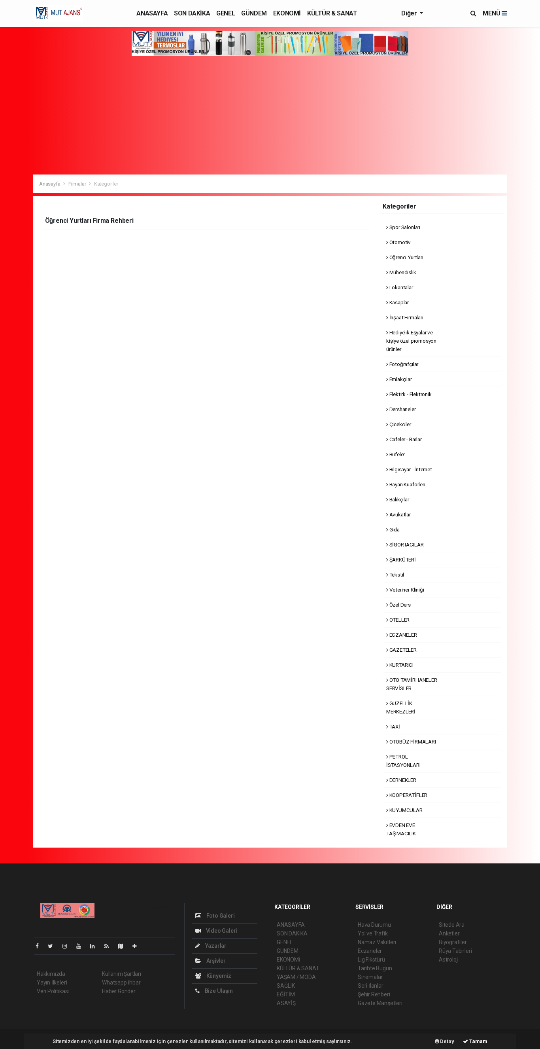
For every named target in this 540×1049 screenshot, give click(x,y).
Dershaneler (402, 409)
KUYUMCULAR (405, 810)
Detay (446, 1041)
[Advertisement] (270, 115)
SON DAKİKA (192, 13)
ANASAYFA (152, 13)
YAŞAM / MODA (296, 977)
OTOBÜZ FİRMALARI (412, 741)
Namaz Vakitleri (377, 942)
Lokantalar (400, 287)
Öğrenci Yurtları (405, 257)
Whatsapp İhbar (121, 982)
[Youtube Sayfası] (81, 946)
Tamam (477, 1041)
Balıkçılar (398, 499)
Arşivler (215, 961)
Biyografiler (453, 942)
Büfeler (396, 454)
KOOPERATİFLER (407, 795)
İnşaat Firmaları (405, 317)
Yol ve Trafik (373, 933)
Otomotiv (399, 242)
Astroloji (449, 959)
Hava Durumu (374, 925)
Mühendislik (402, 272)
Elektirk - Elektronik (410, 394)
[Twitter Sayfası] (53, 946)
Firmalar (77, 184)
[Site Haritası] (124, 946)
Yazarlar (215, 946)
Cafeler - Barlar (405, 439)
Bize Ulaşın (218, 991)
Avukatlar (399, 514)
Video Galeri (221, 931)
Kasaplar (398, 302)
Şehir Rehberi (374, 994)
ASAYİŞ (286, 1003)
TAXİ (394, 726)
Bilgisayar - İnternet (410, 469)
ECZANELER (402, 635)
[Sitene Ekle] (137, 946)
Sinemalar (370, 977)
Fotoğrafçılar (403, 364)
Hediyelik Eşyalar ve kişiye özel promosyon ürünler (411, 340)
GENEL (225, 13)
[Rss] (109, 946)
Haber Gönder (119, 991)
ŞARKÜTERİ (402, 559)
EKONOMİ (287, 13)
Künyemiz (218, 976)
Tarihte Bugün (375, 968)
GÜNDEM (254, 13)
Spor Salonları (404, 227)
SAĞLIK (286, 986)
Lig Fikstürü (371, 959)
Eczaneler (370, 951)
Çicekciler (399, 424)
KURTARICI (400, 665)
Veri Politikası (53, 991)
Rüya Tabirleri (455, 951)
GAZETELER (402, 650)
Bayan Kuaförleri (406, 484)
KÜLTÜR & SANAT (332, 13)
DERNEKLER (402, 780)
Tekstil (396, 574)
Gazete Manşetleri (380, 1003)
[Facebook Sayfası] (40, 946)
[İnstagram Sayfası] (68, 946)
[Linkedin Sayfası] (95, 946)
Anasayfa (50, 184)
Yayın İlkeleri (52, 982)
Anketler (449, 933)
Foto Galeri (220, 915)
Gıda (394, 529)
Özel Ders (399, 604)
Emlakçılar (400, 379)
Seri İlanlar (370, 986)
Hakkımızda (51, 974)
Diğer (409, 13)
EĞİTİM (286, 994)
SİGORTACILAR (405, 544)
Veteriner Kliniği (406, 589)
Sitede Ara (451, 925)
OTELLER (399, 620)
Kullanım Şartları (121, 974)
